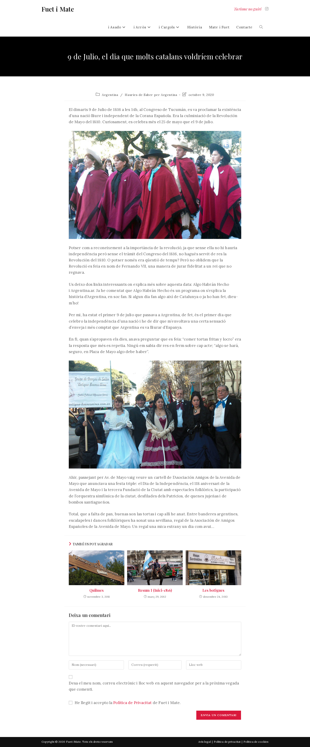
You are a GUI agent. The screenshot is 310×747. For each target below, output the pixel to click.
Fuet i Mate (58, 9)
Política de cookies (256, 741)
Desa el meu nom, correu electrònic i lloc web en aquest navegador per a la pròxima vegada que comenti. (154, 686)
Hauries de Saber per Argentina (151, 95)
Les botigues (213, 590)
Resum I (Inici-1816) (155, 590)
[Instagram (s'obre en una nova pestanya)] (266, 9)
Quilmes (96, 590)
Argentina (110, 95)
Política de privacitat (227, 741)
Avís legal (204, 741)
